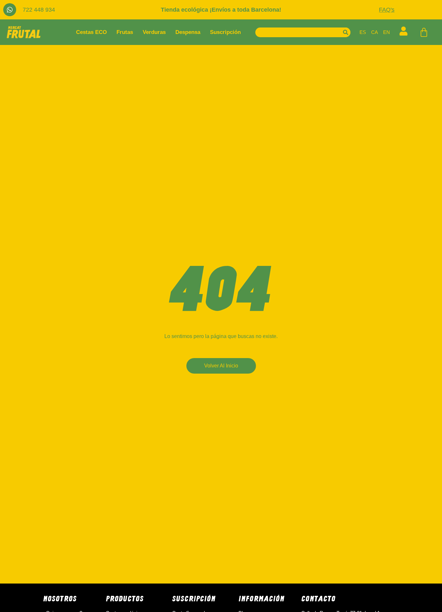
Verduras (154, 32)
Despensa (187, 32)
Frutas (124, 32)
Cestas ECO (91, 32)
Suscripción (225, 32)
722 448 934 (39, 9)
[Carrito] (423, 32)
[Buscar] (345, 32)
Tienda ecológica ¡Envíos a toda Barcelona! (221, 9)
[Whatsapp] (9, 9)
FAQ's (386, 9)
